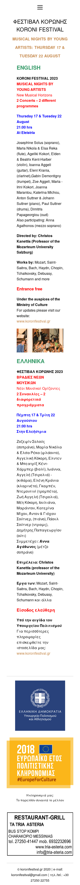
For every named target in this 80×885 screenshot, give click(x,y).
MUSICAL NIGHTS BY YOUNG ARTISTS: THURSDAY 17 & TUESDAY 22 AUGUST (40, 47)
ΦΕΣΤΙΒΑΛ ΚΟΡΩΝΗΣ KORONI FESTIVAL (40, 25)
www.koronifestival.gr (33, 653)
